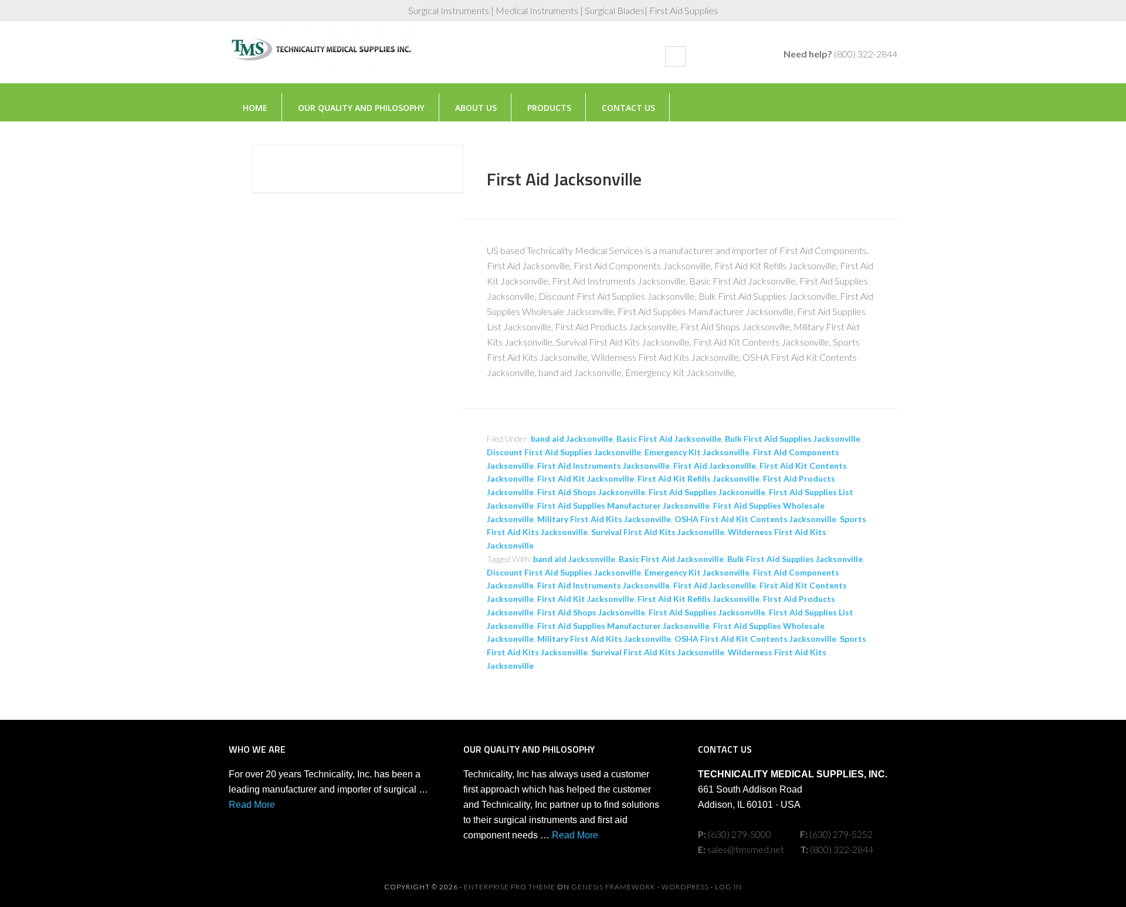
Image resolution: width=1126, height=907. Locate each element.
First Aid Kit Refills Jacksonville (698, 478)
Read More (252, 805)
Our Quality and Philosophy (361, 107)
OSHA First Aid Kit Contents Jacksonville (755, 519)
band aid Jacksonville (572, 439)
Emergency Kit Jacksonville (697, 452)
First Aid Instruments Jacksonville (603, 466)
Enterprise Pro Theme (509, 886)
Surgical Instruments (322, 58)
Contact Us (628, 107)
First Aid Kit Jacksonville (585, 478)
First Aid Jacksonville (564, 178)
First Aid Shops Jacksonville (591, 492)
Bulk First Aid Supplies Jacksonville (792, 439)
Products (549, 107)
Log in (728, 886)
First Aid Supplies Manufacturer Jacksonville (623, 505)
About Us (476, 107)
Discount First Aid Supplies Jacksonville (564, 452)
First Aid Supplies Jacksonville (707, 492)
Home (255, 107)
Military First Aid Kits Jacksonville (604, 519)
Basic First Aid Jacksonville (668, 439)
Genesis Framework (613, 886)
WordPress (685, 886)
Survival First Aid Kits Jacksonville (657, 532)
